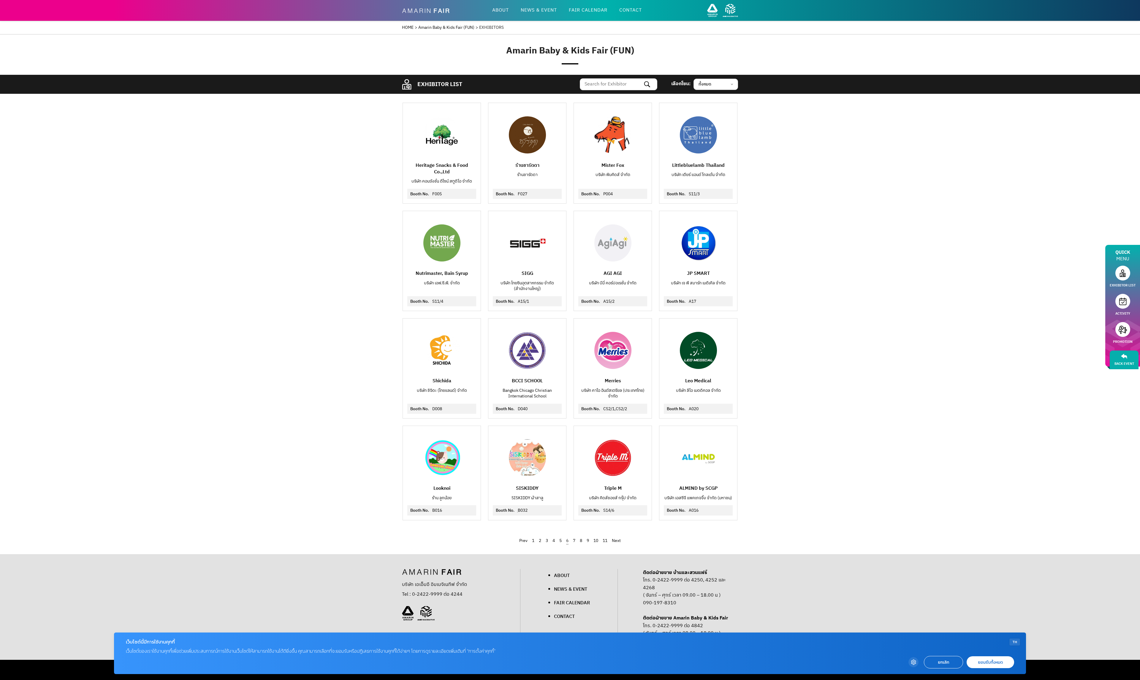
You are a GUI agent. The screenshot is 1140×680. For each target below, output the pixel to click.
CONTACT (630, 10)
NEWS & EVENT (539, 10)
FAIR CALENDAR (588, 10)
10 (595, 540)
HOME (408, 28)
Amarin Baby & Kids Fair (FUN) (446, 28)
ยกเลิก (943, 662)
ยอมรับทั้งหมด (990, 662)
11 (605, 540)
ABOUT (500, 10)
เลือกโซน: (681, 84)
